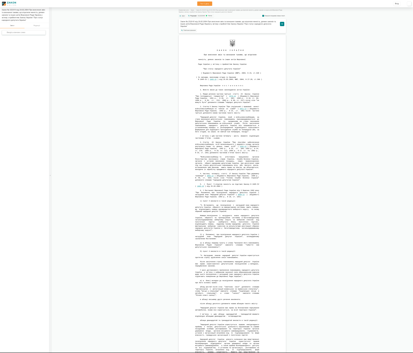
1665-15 (213, 79)
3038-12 (241, 195)
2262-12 (243, 146)
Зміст (12, 25)
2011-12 (243, 109)
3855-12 (210, 176)
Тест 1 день (204, 4)
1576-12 (232, 96)
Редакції (37, 25)
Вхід (397, 4)
